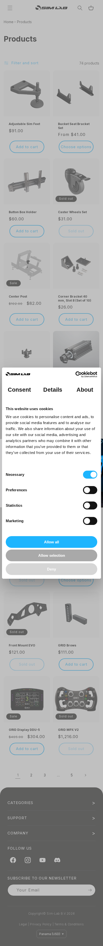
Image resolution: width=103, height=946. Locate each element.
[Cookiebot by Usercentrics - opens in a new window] (75, 374)
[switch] (90, 490)
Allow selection (51, 555)
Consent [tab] (19, 390)
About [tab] (85, 390)
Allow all (51, 542)
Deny (51, 569)
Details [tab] (52, 390)
